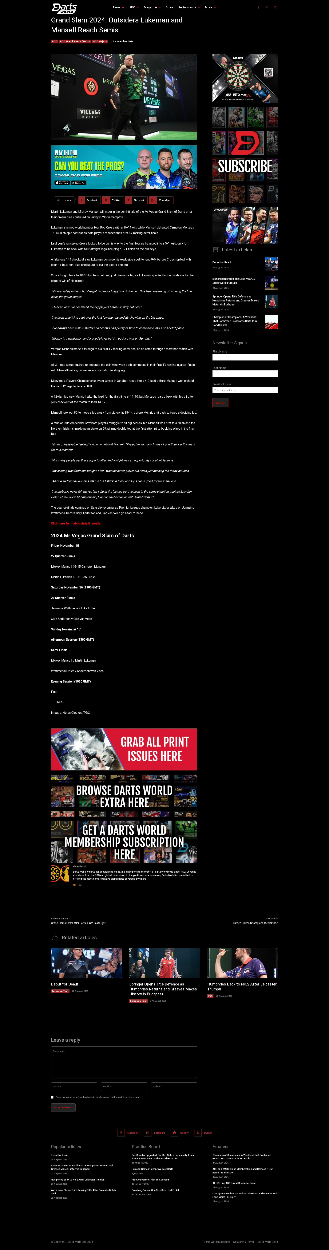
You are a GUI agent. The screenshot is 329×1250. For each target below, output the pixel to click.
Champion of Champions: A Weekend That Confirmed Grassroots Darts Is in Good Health (234, 321)
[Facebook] (259, 7)
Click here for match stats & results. (76, 523)
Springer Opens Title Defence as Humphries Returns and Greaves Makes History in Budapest (235, 301)
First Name (219, 351)
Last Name (219, 368)
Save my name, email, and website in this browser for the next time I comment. (98, 1097)
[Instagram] (267, 7)
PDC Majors (100, 41)
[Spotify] (174, 1133)
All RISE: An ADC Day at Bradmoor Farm (234, 1183)
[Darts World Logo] (72, 8)
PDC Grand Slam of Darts (75, 41)
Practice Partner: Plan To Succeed (150, 1179)
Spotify (184, 1133)
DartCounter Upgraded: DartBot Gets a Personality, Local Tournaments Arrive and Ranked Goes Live (163, 1156)
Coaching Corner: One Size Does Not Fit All (155, 1190)
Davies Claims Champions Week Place (255, 923)
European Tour (60, 990)
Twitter (208, 1133)
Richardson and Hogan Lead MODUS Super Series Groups (233, 281)
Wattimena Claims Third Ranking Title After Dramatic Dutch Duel (83, 1191)
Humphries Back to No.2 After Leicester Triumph (242, 986)
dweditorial (79, 867)
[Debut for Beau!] (271, 264)
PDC (54, 41)
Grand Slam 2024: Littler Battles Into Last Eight (78, 923)
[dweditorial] (60, 876)
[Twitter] (275, 7)
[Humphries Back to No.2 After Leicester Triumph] (242, 963)
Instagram (159, 1133)
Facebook (132, 1133)
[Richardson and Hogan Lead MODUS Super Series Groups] (271, 283)
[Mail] (74, 884)
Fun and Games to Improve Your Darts (152, 1169)
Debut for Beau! (221, 263)
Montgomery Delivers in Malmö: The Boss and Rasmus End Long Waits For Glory (244, 1195)
